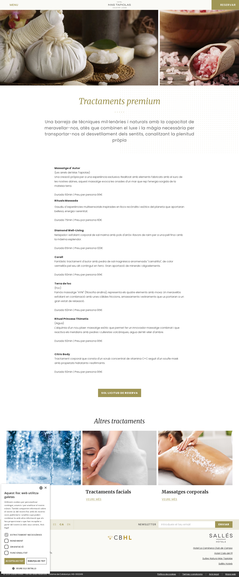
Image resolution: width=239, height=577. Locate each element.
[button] (25, 568)
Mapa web (230, 574)
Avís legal (214, 574)
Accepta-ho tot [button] (15, 561)
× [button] (45, 488)
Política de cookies (166, 574)
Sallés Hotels (225, 563)
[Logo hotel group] (221, 538)
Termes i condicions (192, 574)
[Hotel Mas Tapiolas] (119, 5)
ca (62, 524)
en (68, 524)
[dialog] (25, 529)
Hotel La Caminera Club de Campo (212, 548)
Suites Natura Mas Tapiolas (217, 558)
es (54, 524)
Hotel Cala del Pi (223, 553)
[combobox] (41, 488)
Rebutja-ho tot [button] (36, 561)
